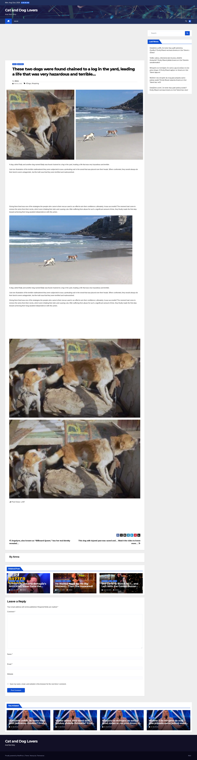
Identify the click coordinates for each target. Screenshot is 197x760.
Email (9, 664)
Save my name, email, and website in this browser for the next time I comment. (38, 684)
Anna (16, 81)
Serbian (151, 717)
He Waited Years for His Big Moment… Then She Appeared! (74, 585)
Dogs (14, 64)
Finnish (58, 717)
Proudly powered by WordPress (14, 755)
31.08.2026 (14, 727)
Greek (104, 717)
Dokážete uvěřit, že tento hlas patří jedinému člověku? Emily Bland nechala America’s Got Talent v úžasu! (169, 50)
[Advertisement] (66, 45)
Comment (11, 612)
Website (10, 674)
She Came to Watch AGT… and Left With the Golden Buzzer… (120, 585)
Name (10, 654)
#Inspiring (35, 83)
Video (22, 581)
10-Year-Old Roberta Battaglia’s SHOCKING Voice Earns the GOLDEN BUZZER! (27, 586)
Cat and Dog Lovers (21, 10)
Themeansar (40, 755)
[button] (186, 21)
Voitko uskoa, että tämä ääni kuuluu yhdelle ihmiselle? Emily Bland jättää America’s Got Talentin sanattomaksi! (169, 60)
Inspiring (20, 64)
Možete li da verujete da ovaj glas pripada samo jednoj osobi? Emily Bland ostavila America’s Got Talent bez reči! (168, 80)
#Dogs (28, 83)
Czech (11, 717)
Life (18, 581)
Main (16, 21)
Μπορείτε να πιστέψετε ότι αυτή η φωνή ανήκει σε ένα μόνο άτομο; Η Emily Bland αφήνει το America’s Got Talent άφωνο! (169, 70)
